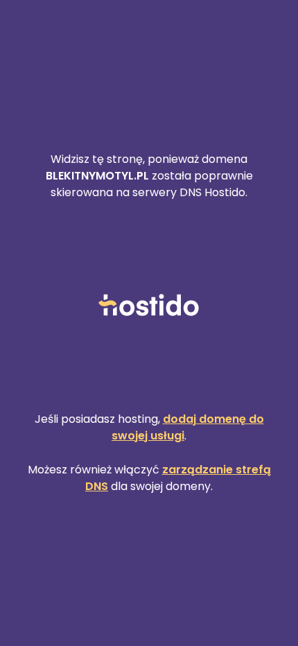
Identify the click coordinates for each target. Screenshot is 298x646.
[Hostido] (149, 306)
